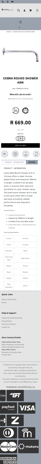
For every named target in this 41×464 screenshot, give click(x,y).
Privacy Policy (7, 321)
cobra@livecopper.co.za (15, 347)
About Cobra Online (9, 299)
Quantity (20, 133)
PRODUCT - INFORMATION (14, 162)
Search (4, 302)
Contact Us (6, 327)
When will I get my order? (20, 94)
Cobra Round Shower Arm (23, 32)
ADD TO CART (20, 145)
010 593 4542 (19, 345)
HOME (8, 32)
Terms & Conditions (9, 324)
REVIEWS (31, 162)
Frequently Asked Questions (12, 318)
